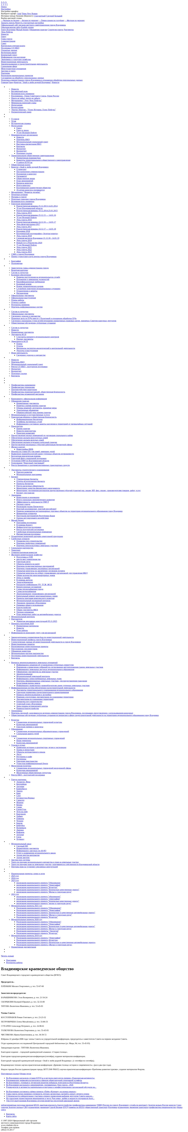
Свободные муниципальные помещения (34, 532)
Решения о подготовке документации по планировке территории (45, 697)
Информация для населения (13, 57)
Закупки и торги (8, 71)
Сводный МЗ (22, 846)
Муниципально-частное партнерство (27, 653)
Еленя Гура (21, 809)
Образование (17, 729)
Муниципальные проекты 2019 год (26, 935)
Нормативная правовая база (28, 158)
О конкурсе (21, 169)
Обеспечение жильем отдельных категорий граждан (34, 442)
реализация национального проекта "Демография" (38, 885)
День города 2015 (24, 213)
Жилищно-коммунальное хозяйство (26, 555)
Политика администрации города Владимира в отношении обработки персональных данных (42, 80)
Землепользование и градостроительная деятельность (24, 64)
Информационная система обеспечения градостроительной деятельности (43, 688)
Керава (19, 805)
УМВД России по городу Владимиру (113, 1105)
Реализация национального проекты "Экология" (37, 931)
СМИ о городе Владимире (22, 254)
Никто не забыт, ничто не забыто (25, 98)
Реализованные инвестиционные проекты (29, 646)
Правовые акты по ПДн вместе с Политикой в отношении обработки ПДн (43, 318)
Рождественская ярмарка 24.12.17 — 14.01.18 (36, 229)
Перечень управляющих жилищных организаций (38, 568)
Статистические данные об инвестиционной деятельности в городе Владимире (46, 642)
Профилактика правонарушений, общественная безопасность (38, 392)
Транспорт (15, 550)
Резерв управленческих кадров (29, 286)
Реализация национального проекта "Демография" (38, 910)
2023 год (15, 880)
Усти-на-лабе (22, 812)
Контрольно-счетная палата (13, 46)
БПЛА (36, 1105)
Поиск (4, 7)
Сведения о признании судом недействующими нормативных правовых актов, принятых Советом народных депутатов (63, 321)
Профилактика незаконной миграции (27, 394)
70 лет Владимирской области (29, 208)
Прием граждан (23, 428)
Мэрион (19, 802)
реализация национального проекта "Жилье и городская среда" (44, 892)
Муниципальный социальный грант (32, 142)
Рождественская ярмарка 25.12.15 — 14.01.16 (36, 215)
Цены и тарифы (23, 578)
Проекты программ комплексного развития (35, 598)
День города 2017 (24, 227)
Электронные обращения (27, 410)
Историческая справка (21, 123)
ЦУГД (65, 1107)
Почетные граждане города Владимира (28, 199)
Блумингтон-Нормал (25, 798)
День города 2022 (24, 250)
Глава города (6, 39)
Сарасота (20, 800)
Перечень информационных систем (26, 307)
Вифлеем (20, 832)
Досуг (19, 754)
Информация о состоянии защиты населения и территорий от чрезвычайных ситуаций (54, 424)
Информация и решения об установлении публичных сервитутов (45, 665)
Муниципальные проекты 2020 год (26, 919)
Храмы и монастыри (25, 750)
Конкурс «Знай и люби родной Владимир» (30, 167)
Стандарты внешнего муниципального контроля (37, 337)
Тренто (19, 791)
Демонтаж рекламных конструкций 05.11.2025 (36, 621)
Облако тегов (25, 1074)
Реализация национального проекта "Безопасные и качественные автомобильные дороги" (55, 913)
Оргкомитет (21, 176)
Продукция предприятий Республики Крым (35, 516)
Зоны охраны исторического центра (32, 706)
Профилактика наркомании (23, 385)
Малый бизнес (22, 30)
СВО (25, 1107)
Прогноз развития (24, 472)
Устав (13, 121)
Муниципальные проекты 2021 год (26, 906)
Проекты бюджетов (24, 484)
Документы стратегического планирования (30, 470)
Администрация (8, 41)
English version (27, 27)
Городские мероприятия (21, 204)
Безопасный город (9, 55)
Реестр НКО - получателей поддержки (28, 775)
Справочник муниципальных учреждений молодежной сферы (43, 768)
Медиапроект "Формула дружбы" (26, 192)
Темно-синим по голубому (51, 20)
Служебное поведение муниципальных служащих (38, 289)
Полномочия (16, 263)
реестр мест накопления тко (28, 559)
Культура (15, 720)
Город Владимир (8, 30)
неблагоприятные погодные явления (17, 1105)
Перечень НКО (23, 139)
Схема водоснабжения (26, 591)
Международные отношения (13, 69)
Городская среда (23, 562)
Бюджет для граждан (25, 493)
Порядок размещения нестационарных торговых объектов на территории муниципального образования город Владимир (69, 511)
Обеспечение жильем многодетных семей (29, 438)
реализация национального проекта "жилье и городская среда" (43, 903)
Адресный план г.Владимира (29, 704)
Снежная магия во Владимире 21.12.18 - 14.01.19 (37, 238)
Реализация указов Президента (29, 506)
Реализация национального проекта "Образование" (38, 908)
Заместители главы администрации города (30, 268)
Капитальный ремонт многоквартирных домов (37, 596)
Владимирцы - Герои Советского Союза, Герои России (35, 96)
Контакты (20, 146)
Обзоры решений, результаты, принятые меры (36, 408)
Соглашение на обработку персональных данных (22, 78)
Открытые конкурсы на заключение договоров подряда (40, 571)
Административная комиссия (24, 552)
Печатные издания (19, 194)
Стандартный (40, 16)
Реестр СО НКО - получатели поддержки (29, 367)
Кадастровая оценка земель (28, 683)
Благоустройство (23, 607)
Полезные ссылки (24, 153)
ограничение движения (38, 1107)
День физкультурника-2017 (28, 224)
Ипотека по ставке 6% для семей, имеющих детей (33, 451)
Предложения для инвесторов (24, 649)
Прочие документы (24, 339)
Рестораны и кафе (24, 757)
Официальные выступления (23, 298)
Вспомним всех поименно (22, 94)
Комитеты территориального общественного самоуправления (43, 160)
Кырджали (21, 814)
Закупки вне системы (20, 860)
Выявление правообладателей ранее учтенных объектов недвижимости (42, 454)
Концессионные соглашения (28, 587)
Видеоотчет (21, 151)
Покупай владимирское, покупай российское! (36, 509)
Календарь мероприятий (27, 724)
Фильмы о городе (19, 197)
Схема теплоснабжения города (29, 589)
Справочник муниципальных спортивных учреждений (40, 738)
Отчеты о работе (18, 302)
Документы (69, 30)
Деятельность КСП (19, 341)
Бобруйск (20, 825)
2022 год (15, 894)
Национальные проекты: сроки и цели (28, 874)
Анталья (20, 835)
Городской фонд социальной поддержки (28, 458)
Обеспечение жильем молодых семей (27, 440)
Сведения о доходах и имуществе (25, 316)
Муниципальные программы (29, 474)
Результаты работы (14, 962)
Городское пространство (27, 761)
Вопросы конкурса (24, 183)
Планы (19, 344)
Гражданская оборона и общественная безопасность (34, 417)
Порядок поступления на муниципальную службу (38, 277)
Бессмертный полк (19, 91)
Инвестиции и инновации (27, 497)
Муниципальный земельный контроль (33, 676)
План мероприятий (24, 181)
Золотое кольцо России (158, 1105)
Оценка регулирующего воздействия (32, 518)
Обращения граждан (38, 30)
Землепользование (24, 674)
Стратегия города (55, 30)
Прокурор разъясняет (25, 433)
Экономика (16, 495)
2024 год (15, 878)
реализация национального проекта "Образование (38, 883)
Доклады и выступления (27, 350)
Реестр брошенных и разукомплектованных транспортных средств (40, 465)
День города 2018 (24, 236)
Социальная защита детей (27, 734)
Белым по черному (29, 20)
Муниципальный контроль (23, 617)
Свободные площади (20, 539)
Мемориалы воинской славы (23, 103)
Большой (58, 16)
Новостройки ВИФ (24, 449)
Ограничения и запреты (26, 291)
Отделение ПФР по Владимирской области (30, 461)
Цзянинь (20, 818)
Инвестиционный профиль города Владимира (31, 640)
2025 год (15, 876)
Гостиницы (21, 759)
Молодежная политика (21, 766)
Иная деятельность (19, 353)
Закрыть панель (8, 23)
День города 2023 (24, 252)
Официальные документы (22, 295)
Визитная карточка (19, 270)
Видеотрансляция (8, 52)
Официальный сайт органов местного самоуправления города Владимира (33, 25)
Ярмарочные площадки (26, 513)
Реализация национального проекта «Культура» (37, 940)
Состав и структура (19, 272)
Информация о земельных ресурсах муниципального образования (45, 669)
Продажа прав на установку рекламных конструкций (34, 867)
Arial (19, 13)
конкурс (172, 1105)
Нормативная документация (23, 947)
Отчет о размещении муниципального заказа (36, 853)
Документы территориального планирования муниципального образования (49, 690)
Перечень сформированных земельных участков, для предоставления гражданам (51, 681)
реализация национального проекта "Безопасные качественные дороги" (47, 890)
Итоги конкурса (23, 185)
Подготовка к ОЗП (24, 557)
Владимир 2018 (23, 231)
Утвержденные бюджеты (27, 479)
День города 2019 (24, 240)
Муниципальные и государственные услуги (30, 415)
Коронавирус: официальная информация (29, 399)
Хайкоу (19, 816)
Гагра (18, 837)
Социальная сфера (9, 66)
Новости (5, 34)
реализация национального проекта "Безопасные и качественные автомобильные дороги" (55, 926)
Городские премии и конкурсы (29, 727)
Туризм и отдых (18, 745)
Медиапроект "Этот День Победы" (26, 100)
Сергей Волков (55, 1107)
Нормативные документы (22, 332)
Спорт (14, 736)
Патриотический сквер (21, 112)
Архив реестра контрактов (28, 855)
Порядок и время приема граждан (31, 406)
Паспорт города (23, 504)
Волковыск (21, 828)
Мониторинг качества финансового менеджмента (38, 488)
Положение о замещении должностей (32, 279)
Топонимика (16, 711)
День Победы (7, 32)
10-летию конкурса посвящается (30, 190)
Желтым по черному (75, 20)
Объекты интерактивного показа (30, 752)
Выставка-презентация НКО (28, 144)
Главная (4, 82)
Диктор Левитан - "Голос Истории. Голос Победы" (33, 110)
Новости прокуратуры (26, 431)
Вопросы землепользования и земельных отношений (34, 662)
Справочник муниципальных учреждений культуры (39, 722)
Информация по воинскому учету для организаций (33, 633)
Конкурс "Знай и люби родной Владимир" (32, 82)
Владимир (112, 1107)
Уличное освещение (25, 612)
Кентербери (21, 784)
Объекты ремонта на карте (28, 564)
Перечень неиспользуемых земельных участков (37, 545)
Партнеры (5, 73)
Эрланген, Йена (23, 782)
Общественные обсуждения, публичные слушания (33, 323)
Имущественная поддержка (28, 534)
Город (3, 36)
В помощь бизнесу (24, 525)
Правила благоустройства (27, 708)
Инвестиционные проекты (23, 644)
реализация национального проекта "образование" (38, 896)
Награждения (22, 293)
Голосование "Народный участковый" (28, 463)
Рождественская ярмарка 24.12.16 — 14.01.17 (36, 222)
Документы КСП (18, 334)
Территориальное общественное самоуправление (32, 155)
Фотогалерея (16, 105)
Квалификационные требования (30, 282)
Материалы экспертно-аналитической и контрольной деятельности (45, 348)
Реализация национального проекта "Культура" (37, 917)
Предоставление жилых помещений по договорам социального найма (42, 435)
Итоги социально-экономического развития (35, 500)
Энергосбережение (24, 582)
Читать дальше (7, 956)
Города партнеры (18, 779)
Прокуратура (17, 426)
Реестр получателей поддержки (30, 529)
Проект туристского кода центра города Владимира (33, 256)
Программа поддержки (26, 523)
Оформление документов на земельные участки (37, 672)
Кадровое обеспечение (21, 275)
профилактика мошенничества (162, 1107)
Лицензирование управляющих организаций (36, 594)
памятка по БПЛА (77, 1107)
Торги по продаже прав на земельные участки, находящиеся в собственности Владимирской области (55, 864)
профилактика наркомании (84, 1105)
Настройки (6, 9)
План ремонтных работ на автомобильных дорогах (38, 614)
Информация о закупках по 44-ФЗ (31, 851)
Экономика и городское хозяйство (16, 59)
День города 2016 (24, 220)
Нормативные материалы (27, 626)
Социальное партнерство (22, 548)
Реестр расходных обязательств (30, 486)
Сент (18, 796)
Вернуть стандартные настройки (29, 23)
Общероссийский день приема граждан (33, 412)
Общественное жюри (25, 178)
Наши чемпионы (23, 740)
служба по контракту (138, 1105)
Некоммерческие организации (24, 135)
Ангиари (20, 786)
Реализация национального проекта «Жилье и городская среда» (44, 945)
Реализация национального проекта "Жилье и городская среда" (44, 915)
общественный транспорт (96, 1107)
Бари (18, 793)
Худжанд (20, 839)
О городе (15, 119)
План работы (22, 630)
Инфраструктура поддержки (28, 527)
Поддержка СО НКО (10, 48)
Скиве (19, 807)
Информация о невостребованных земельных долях (39, 679)
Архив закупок (23, 857)
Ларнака (20, 830)
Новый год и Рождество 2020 (29, 243)
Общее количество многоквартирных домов (35, 575)
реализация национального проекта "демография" (38, 899)
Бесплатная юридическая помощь (26, 456)
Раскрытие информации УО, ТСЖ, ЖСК (34, 584)
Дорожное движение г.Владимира (31, 603)
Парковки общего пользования (29, 605)
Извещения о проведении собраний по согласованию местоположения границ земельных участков (59, 667)
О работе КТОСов (24, 162)
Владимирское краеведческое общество (33, 188)
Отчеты (19, 346)
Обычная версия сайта (11, 27)
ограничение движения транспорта (133, 1107)
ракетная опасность (48, 1105)
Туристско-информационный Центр (32, 763)
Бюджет (14, 477)
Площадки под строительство (29, 541)
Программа (11, 960)
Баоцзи (19, 823)
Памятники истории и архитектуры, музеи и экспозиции (41, 747)
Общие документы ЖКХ (27, 610)
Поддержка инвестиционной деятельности (30, 656)
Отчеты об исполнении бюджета (30, 481)
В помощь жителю (24, 580)
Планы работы (17, 300)
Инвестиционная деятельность (14, 62)
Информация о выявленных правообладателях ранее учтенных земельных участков (53, 685)
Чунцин (19, 821)
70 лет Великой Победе (26, 133)
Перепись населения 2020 (22, 623)
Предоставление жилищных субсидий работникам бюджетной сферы (41, 445)
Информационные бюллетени (29, 419)
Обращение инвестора (21, 651)
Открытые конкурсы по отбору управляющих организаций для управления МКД (51, 573)
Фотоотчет (21, 149)
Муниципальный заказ (21, 844)
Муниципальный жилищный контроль (33, 601)
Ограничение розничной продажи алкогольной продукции (37, 536)
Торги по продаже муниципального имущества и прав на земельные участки (45, 862)
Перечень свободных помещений (31, 543)
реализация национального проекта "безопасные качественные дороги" (47, 901)
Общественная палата (20, 165)
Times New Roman (29, 13)
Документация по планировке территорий (34, 699)
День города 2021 (24, 247)
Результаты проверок (20, 305)
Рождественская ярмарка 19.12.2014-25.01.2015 (37, 211)
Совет (3, 43)
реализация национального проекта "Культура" (37, 887)
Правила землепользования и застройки (33, 695)
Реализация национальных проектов (17, 75)
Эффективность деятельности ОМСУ (32, 502)
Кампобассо (21, 789)
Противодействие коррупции (24, 389)
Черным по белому (10, 20)
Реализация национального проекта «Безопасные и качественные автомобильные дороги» (56, 942)
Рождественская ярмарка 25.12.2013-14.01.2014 (37, 206)
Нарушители (16, 619)
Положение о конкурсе (26, 174)
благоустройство (64, 1105)
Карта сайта (11, 1116)
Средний (50, 16)
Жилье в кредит (18, 447)
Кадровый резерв (23, 284)
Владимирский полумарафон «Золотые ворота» (37, 233)
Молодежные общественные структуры (33, 773)
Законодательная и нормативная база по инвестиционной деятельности (42, 637)
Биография (16, 261)
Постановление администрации (30, 172)
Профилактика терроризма (23, 387)
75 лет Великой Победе (26, 245)
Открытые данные (9, 50)
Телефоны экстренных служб (29, 422)
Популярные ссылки (10, 1074)
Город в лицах (22, 130)
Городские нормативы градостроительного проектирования (42, 692)
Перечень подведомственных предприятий (35, 566)
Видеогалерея (17, 107)
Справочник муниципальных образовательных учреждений (42, 731)
